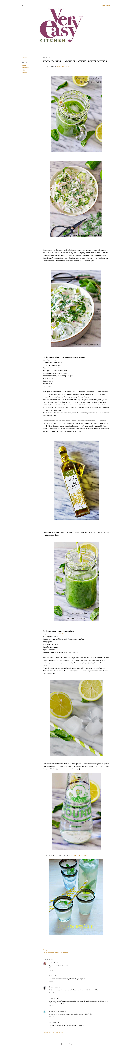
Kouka (51, 976)
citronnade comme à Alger (78, 855)
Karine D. (52, 963)
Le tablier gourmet (55, 1011)
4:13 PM (51, 1028)
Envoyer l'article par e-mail (57, 950)
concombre (25, 67)
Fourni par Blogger (68, 1044)
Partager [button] (24, 57)
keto (23, 70)
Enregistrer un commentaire (53, 1032)
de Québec (52, 1022)
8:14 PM (51, 981)
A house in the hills (58, 634)
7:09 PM (51, 1017)
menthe (24, 72)
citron (24, 65)
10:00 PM (51, 1005)
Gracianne (52, 987)
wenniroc (52, 998)
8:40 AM (51, 992)
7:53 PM (51, 970)
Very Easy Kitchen (63, 66)
